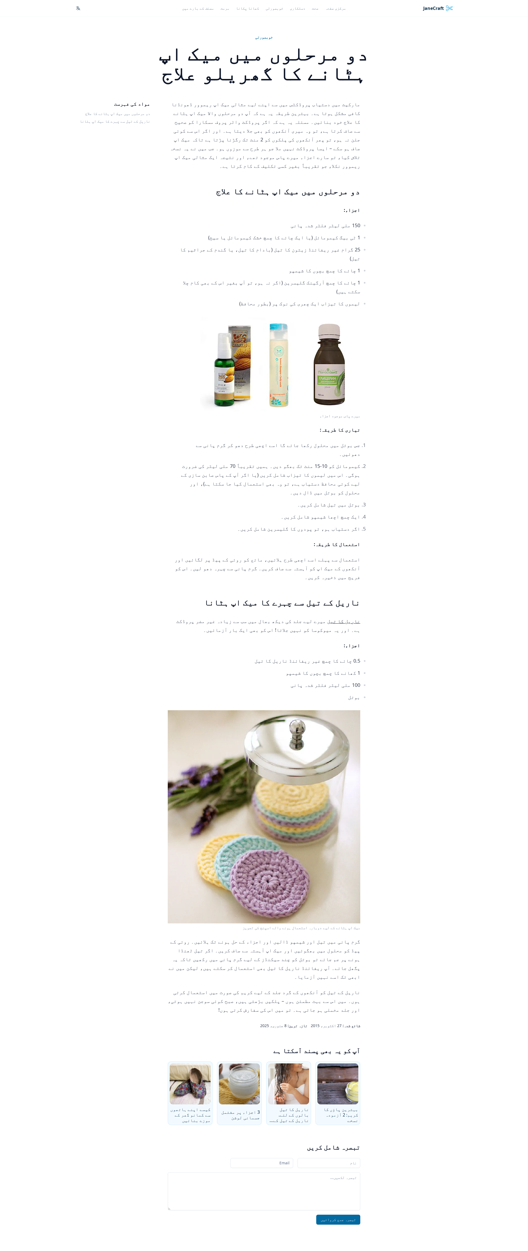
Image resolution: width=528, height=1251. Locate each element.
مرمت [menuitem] (225, 8)
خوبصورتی (264, 37)
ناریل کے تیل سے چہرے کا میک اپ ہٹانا (115, 121)
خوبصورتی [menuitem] (274, 8)
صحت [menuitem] (315, 8)
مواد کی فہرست (132, 103)
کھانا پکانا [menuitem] (247, 8)
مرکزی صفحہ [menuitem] (335, 8)
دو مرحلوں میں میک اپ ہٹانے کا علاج (117, 113)
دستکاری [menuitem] (297, 8)
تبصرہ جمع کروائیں (338, 1219)
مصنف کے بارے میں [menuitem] (198, 8)
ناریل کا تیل (343, 621)
